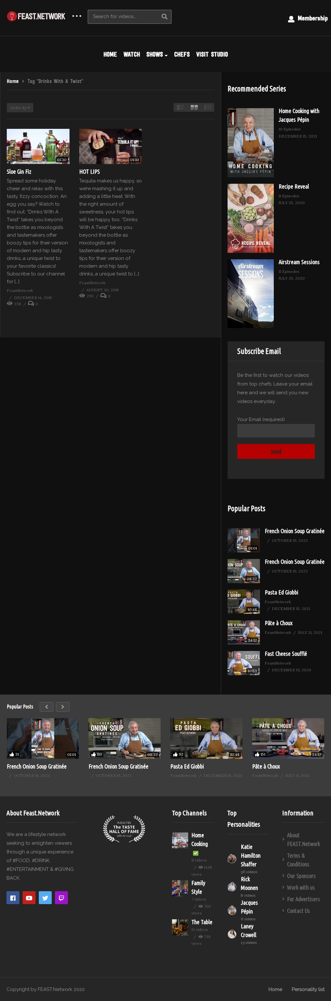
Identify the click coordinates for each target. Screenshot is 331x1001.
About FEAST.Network (303, 839)
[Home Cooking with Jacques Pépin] (251, 142)
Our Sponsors (301, 875)
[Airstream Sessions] (251, 293)
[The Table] (180, 927)
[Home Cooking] (180, 840)
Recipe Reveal (294, 186)
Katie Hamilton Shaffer (251, 855)
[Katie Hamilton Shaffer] (232, 858)
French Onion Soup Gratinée (295, 531)
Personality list (308, 989)
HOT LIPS (89, 171)
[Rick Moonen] (232, 887)
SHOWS (154, 54)
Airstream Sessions (299, 262)
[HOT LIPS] (110, 146)
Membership (311, 18)
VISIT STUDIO (212, 54)
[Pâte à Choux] (244, 632)
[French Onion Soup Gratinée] (244, 540)
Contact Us (298, 910)
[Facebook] (12, 897)
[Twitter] (45, 897)
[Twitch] (61, 897)
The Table (201, 922)
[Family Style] (180, 888)
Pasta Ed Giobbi (281, 592)
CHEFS (182, 54)
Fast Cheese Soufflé (286, 653)
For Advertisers (303, 899)
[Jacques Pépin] (232, 910)
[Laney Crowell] (232, 934)
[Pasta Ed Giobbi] (244, 602)
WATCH (131, 54)
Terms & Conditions (298, 859)
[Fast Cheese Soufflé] (244, 663)
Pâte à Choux (279, 623)
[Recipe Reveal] (251, 218)
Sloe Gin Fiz (19, 171)
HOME (110, 54)
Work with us (301, 887)
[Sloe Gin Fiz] (38, 146)
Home (275, 989)
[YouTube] (29, 897)
